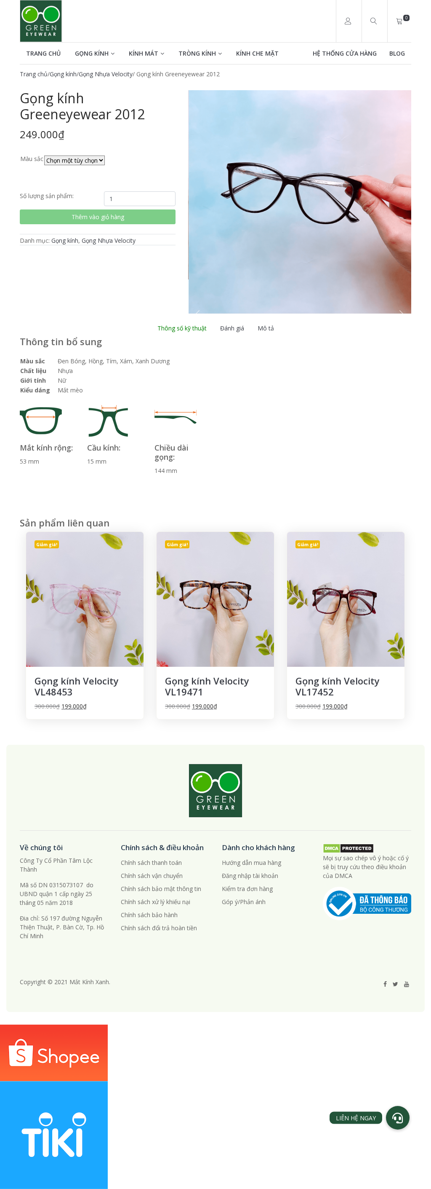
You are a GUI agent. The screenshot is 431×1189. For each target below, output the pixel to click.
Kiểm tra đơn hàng (247, 889)
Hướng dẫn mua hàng (251, 863)
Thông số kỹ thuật (182, 328)
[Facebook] (385, 984)
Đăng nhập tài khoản (250, 876)
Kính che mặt (257, 53)
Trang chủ (43, 53)
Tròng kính (197, 53)
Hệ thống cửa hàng (345, 53)
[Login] (348, 21)
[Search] (374, 21)
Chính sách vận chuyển (152, 876)
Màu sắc (31, 159)
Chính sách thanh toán (151, 863)
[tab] (182, 328)
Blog (397, 53)
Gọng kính (92, 53)
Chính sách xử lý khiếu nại (155, 902)
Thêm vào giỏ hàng (98, 217)
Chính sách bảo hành (149, 915)
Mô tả (266, 328)
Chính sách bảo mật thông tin (161, 889)
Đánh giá (232, 328)
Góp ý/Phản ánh (244, 902)
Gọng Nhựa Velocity (106, 74)
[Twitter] (395, 984)
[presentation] (196, 315)
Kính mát (143, 53)
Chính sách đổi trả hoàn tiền (159, 928)
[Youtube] (406, 984)
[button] (398, 1118)
